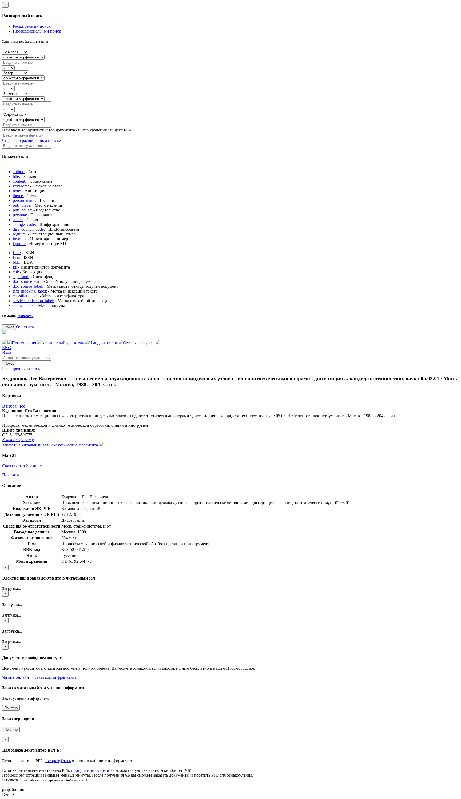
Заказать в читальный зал (25, 445)
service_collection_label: (33, 300)
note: (17, 191)
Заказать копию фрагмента (74, 445)
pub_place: (22, 205)
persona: (20, 215)
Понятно (11, 708)
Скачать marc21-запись (22, 466)
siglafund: (21, 276)
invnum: (20, 239)
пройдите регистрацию (92, 770)
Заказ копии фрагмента (55, 677)
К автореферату (18, 439)
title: (16, 176)
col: (16, 272)
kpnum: (19, 243)
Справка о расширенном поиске (31, 140)
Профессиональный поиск (37, 31)
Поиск (9, 327)
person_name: (24, 200)
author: (19, 171)
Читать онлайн (15, 677)
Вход (6, 352)
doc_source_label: (28, 286)
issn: (16, 257)
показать (25, 316)
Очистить (25, 327)
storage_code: (24, 224)
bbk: (16, 262)
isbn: (17, 252)
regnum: (20, 234)
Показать (10, 475)
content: (19, 181)
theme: (18, 195)
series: (18, 219)
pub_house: (22, 210)
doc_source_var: (27, 281)
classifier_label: (26, 296)
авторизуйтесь (58, 760)
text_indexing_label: (30, 291)
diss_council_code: (29, 229)
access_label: (24, 305)
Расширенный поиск (32, 26)
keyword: (21, 186)
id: (15, 267)
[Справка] (158, 343)
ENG (6, 347)
